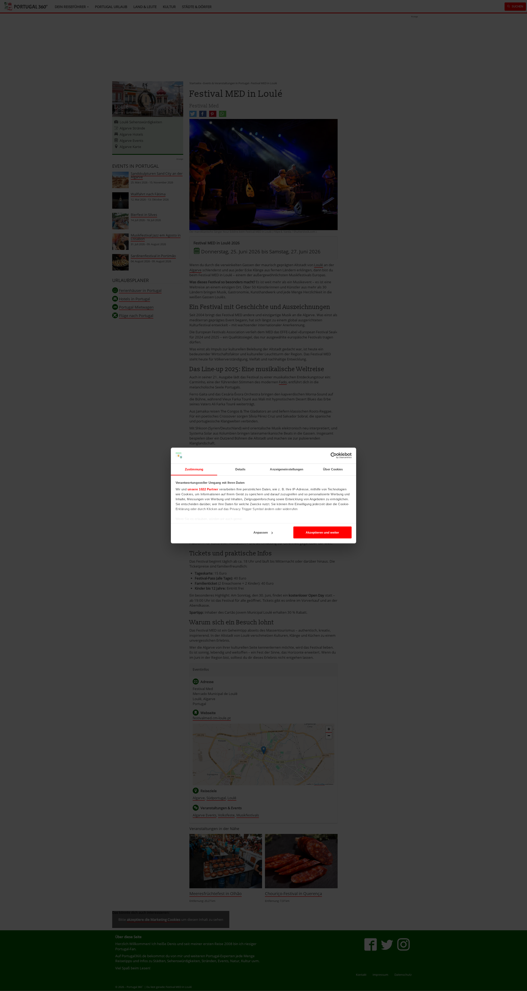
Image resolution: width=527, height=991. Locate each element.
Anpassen (260, 532)
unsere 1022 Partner (203, 489)
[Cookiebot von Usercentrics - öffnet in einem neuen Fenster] (334, 455)
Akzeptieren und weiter (322, 532)
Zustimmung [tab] (194, 469)
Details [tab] (240, 469)
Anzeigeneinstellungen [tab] (286, 469)
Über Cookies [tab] (333, 469)
